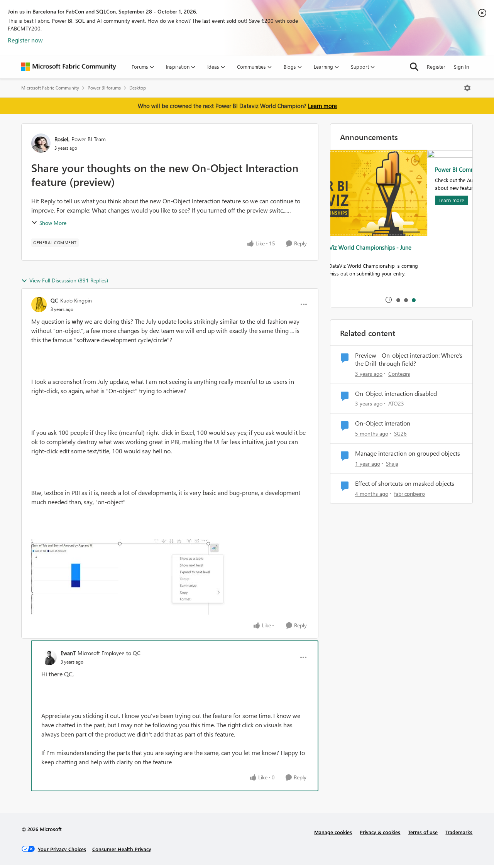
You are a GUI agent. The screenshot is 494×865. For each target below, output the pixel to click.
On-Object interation (382, 423)
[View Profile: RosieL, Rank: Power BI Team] (41, 143)
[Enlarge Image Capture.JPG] (133, 577)
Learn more (322, 106)
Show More (52, 222)
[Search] (414, 66)
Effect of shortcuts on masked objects (404, 483)
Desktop (137, 88)
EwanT (68, 653)
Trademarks (458, 832)
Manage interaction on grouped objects (407, 453)
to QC (133, 653)
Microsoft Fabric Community (50, 88)
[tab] (398, 300)
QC (54, 300)
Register (436, 66)
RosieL (61, 139)
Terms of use (423, 832)
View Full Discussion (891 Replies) (68, 280)
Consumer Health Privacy (121, 849)
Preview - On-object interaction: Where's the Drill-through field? (408, 359)
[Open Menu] (467, 88)
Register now (25, 40)
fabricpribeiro (409, 493)
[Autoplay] (388, 300)
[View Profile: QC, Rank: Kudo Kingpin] (39, 304)
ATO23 (396, 403)
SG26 (400, 433)
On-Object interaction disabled (396, 393)
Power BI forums (104, 88)
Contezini (399, 373)
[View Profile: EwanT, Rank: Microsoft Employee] (49, 657)
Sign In (461, 66)
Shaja (392, 463)
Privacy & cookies (380, 832)
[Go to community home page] (68, 67)
